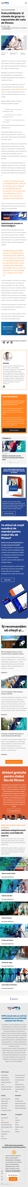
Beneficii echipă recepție (20, 1108)
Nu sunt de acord (13, 1175)
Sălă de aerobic (4, 1101)
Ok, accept (13, 1179)
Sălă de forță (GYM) (5, 1098)
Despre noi (17, 1120)
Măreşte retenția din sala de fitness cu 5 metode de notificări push (13, 457)
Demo (16, 1117)
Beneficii (17, 1098)
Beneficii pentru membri (20, 1103)
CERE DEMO (7, 580)
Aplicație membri (5, 1077)
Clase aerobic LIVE (19, 1084)
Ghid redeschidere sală (6, 1124)
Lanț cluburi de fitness (6, 1110)
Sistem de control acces (6, 1086)
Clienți (16, 1129)
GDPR (2, 1136)
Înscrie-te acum (14, 430)
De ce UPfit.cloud (19, 1101)
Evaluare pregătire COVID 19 (6, 1128)
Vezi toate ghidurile (14, 810)
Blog (9, 26)
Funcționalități (4, 1075)
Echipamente (4, 1134)
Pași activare (4, 1138)
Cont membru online (19, 1077)
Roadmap (17, 1131)
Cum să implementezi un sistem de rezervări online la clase (14, 470)
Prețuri (16, 1091)
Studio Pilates (4, 1105)
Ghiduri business (5, 1122)
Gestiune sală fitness (19, 1089)
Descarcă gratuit (9, 513)
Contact (17, 1124)
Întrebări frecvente (19, 1127)
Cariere (16, 1122)
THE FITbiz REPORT (5, 1131)
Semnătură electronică (6, 1089)
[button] (9, 462)
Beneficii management (20, 1105)
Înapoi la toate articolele (13, 762)
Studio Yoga (4, 1108)
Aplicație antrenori (5, 1080)
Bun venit (3, 26)
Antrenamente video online (19, 1081)
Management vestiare (20, 1086)
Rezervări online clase (20, 1075)
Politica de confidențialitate (12, 1171)
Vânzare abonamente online (6, 1083)
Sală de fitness (4, 1103)
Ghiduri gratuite (4, 1117)
